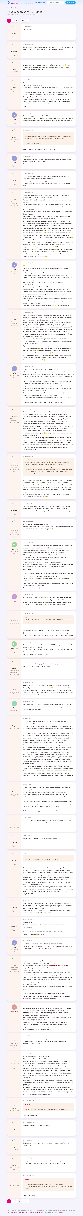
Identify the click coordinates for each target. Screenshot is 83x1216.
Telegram (61, 1212)
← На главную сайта (40, 2)
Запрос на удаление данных (37, 1212)
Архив (8, 7)
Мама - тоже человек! (20, 7)
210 (23, 20)
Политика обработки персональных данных (18, 1212)
